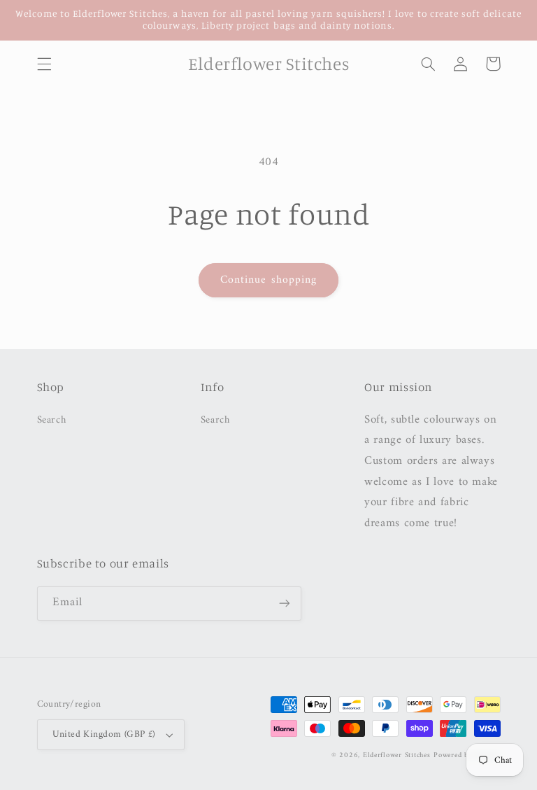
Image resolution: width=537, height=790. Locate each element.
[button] (44, 64)
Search (51, 420)
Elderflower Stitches (397, 755)
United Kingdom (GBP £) (103, 734)
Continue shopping (268, 280)
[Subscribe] (284, 603)
